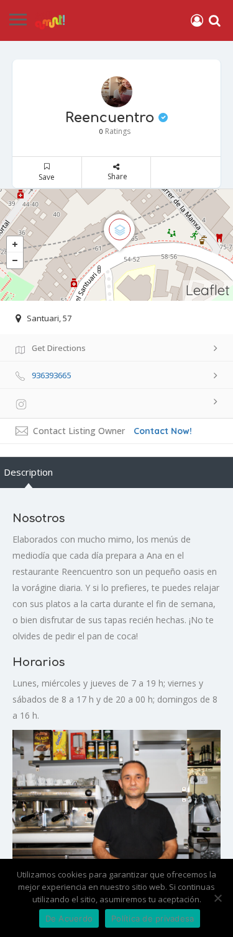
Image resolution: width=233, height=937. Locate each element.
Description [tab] (28, 472)
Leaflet (208, 290)
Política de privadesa (152, 918)
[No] (217, 898)
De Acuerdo (69, 918)
